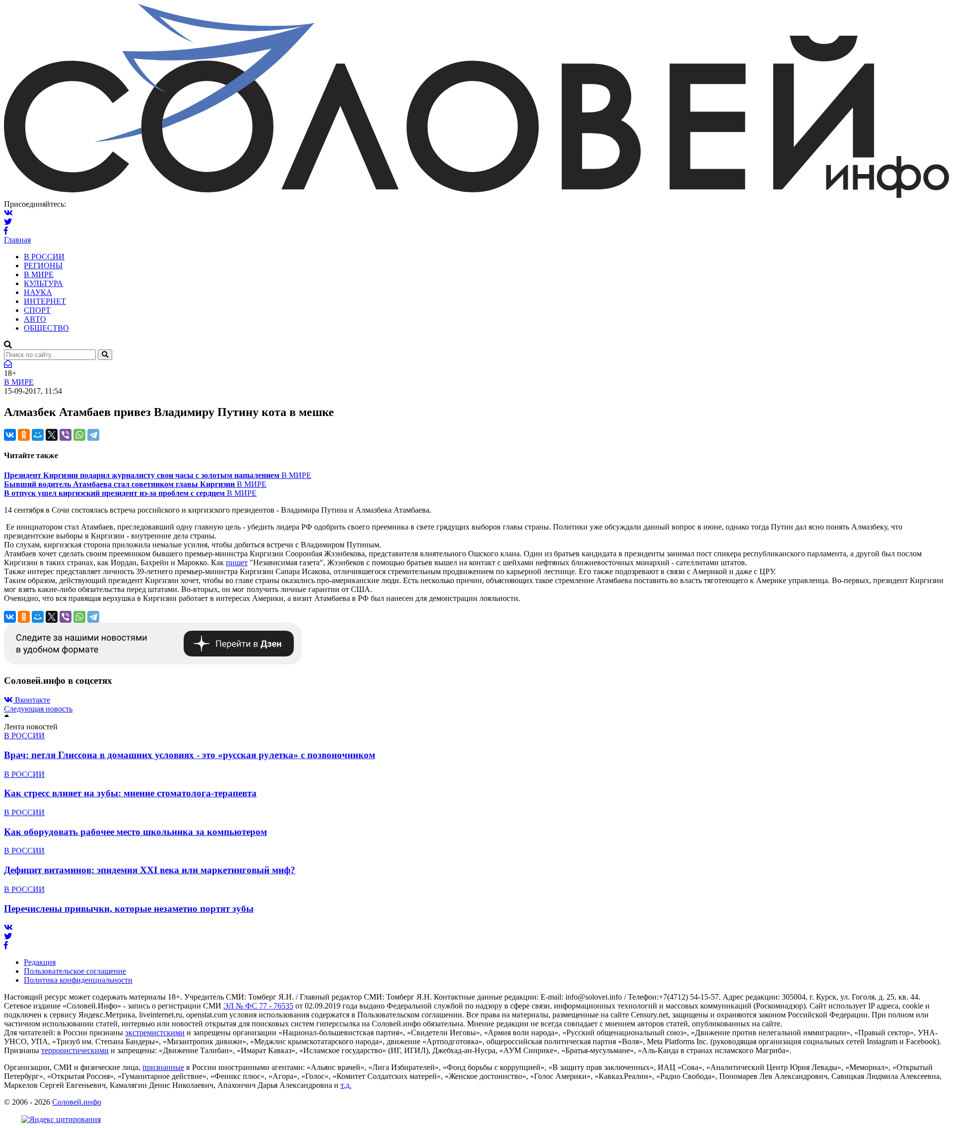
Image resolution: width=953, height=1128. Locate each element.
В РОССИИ (44, 256)
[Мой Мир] (38, 435)
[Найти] (105, 355)
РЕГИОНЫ (43, 265)
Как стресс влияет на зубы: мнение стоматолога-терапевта (130, 793)
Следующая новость (38, 709)
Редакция (40, 962)
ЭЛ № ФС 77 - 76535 (258, 1006)
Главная (17, 240)
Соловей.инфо (76, 1102)
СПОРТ (37, 310)
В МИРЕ (39, 274)
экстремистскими (155, 1032)
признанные (163, 1067)
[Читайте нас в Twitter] (8, 222)
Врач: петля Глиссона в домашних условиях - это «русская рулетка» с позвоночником (189, 755)
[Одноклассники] (24, 435)
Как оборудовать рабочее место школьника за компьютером (135, 832)
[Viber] (65, 435)
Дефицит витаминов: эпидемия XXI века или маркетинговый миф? (149, 870)
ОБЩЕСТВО (46, 328)
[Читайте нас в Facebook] (6, 231)
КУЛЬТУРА (43, 283)
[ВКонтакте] (10, 435)
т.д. (345, 1085)
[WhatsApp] (79, 435)
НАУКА (38, 292)
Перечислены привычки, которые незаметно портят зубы (129, 908)
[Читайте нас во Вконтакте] (8, 213)
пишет (237, 562)
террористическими (75, 1050)
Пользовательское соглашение (75, 971)
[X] (52, 435)
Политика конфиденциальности (78, 980)
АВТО (35, 319)
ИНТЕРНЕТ (45, 301)
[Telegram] (93, 435)
